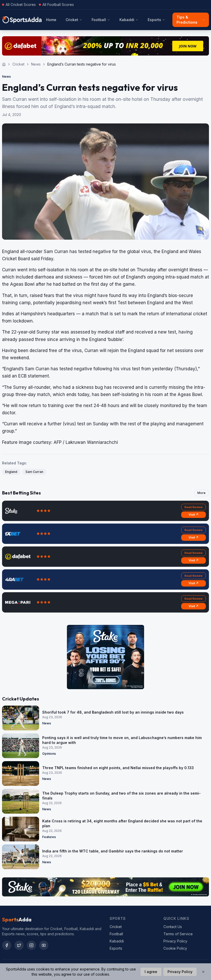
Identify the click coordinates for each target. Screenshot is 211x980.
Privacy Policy (175, 941)
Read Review (193, 507)
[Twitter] (19, 945)
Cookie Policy (175, 948)
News (36, 64)
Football (99, 19)
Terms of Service (178, 934)
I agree (151, 971)
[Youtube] (43, 945)
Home (51, 19)
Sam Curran (34, 472)
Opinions (49, 754)
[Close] (203, 971)
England (11, 472)
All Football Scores (58, 4)
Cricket (72, 19)
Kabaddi (126, 19)
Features (49, 837)
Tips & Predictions (187, 19)
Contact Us (172, 926)
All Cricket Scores (21, 4)
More (201, 493)
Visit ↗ (194, 514)
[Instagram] (31, 945)
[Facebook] (6, 945)
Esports (154, 19)
